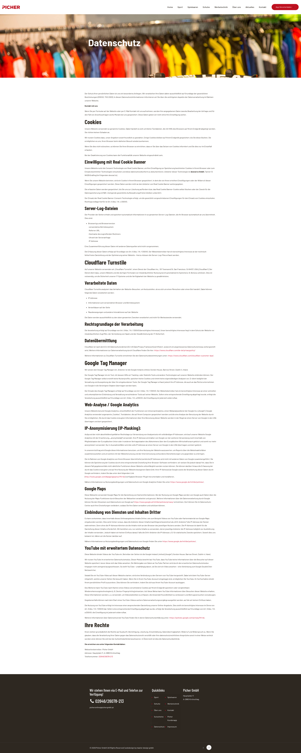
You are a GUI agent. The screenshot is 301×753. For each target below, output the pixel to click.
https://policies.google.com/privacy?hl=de (187, 618)
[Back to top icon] (208, 747)
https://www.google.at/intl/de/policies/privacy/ (154, 502)
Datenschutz (159, 726)
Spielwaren (172, 697)
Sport (156, 697)
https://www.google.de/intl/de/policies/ (187, 482)
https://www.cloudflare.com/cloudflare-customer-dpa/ (191, 355)
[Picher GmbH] (11, 7)
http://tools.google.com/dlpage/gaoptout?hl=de (105, 477)
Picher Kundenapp (172, 718)
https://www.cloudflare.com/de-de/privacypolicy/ (174, 350)
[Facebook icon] (203, 748)
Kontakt (170, 710)
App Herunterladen (283, 7)
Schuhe (157, 704)
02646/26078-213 (106, 656)
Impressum (172, 726)
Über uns (157, 710)
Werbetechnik (173, 704)
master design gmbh (145, 748)
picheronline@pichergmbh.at (102, 707)
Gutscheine (159, 717)
